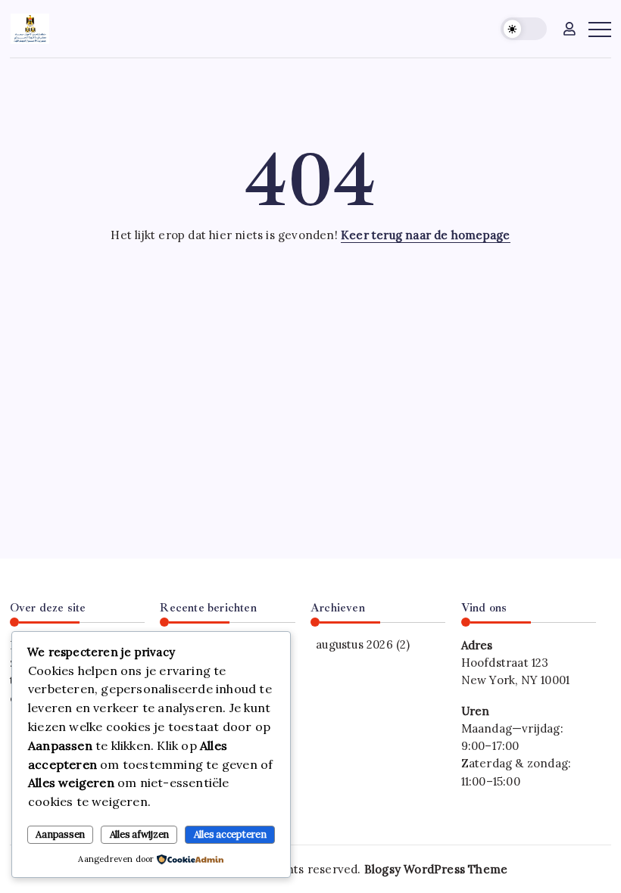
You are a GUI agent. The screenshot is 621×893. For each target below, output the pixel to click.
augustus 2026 (354, 644)
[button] (524, 29)
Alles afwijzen (140, 834)
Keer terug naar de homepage (425, 235)
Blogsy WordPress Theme (435, 869)
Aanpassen (60, 834)
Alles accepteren (230, 834)
